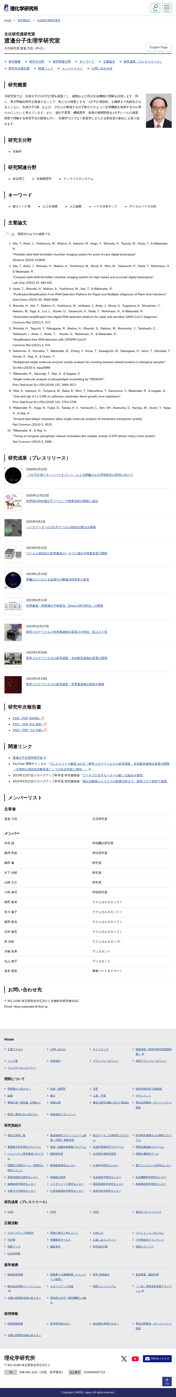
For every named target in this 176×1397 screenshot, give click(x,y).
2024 (96, 1211)
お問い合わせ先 (101, 68)
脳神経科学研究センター (22, 1184)
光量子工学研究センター (22, 1190)
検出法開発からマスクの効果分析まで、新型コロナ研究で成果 (125, 781)
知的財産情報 (15, 1274)
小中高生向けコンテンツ (150, 1239)
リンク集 (13, 1060)
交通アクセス (15, 1049)
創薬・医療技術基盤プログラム (68, 1146)
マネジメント (143, 1095)
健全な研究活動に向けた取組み (111, 1102)
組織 (10, 1095)
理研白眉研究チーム (147, 1153)
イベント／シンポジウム (150, 1232)
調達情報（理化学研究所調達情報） (154, 1052)
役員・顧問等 (58, 1088)
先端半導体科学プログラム (108, 1146)
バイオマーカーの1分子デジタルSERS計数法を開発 (61, 527)
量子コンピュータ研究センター (154, 1165)
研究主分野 (36, 61)
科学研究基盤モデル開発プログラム (154, 1138)
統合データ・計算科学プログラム (111, 1138)
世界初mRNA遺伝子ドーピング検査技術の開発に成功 (62, 501)
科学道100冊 (100, 1246)
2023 (28, 730)
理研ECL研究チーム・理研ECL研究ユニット (26, 1168)
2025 (53, 1211)
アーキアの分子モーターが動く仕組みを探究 (113, 775)
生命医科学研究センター (107, 1177)
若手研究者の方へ (60, 1323)
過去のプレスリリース (148, 1211)
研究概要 (15, 61)
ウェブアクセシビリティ (22, 1067)
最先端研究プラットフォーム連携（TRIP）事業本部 (68, 1138)
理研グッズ (14, 1246)
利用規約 (55, 1060)
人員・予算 (99, 1095)
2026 (11, 1211)
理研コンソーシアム (104, 1286)
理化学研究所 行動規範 (149, 1088)
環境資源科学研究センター (108, 1184)
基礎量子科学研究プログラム (24, 1146)
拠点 (52, 1095)
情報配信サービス (60, 1239)
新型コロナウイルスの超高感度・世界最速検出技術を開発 (65, 684)
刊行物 (11, 1239)
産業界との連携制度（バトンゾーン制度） (68, 1277)
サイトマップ (100, 1049)
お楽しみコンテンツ (104, 1239)
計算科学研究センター (106, 1165)
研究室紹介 (24, 20)
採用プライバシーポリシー (151, 1060)
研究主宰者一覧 (17, 1135)
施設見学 (55, 1246)
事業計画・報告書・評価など (24, 1102)
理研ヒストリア (145, 1246)
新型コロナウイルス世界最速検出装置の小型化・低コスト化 (66, 632)
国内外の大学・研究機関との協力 (68, 1300)
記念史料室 (14, 1253)
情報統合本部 (58, 1177)
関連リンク (45, 68)
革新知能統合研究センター (23, 1177)
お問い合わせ (58, 1049)
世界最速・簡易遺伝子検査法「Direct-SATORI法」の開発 (64, 605)
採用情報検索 (15, 1323)
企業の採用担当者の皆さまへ (24, 1297)
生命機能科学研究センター (151, 1177)
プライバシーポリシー (106, 1060)
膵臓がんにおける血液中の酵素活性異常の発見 (57, 579)
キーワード (86, 61)
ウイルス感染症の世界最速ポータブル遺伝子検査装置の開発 (66, 553)
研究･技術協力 (101, 1274)
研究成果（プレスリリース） (143, 61)
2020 (27, 718)
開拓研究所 (56, 1153)
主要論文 (109, 61)
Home (7, 20)
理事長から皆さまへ (19, 1088)
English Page (159, 47)
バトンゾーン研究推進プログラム (26, 1156)
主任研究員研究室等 (48, 20)
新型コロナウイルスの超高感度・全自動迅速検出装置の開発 (66, 658)
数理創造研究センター (63, 1165)
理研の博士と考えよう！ (64, 1232)
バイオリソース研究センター (67, 1184)
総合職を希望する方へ (106, 1323)
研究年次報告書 (19, 68)
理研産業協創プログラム (150, 1146)
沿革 (95, 1088)
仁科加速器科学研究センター (67, 1190)
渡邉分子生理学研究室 (28, 757)
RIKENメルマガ (160, 1358)
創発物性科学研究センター (151, 1184)
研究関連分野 (62, 61)
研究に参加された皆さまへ (23, 1114)
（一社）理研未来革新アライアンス (154, 1289)
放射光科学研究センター (107, 1190)
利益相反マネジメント (63, 1114)
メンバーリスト (72, 68)
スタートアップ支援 (61, 1286)
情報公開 (55, 1102)
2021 (28, 724)
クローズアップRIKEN (20, 1232)
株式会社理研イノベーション (24, 1286)
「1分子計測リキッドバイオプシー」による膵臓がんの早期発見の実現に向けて (79, 475)
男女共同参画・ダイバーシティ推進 (154, 1105)
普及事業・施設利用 (147, 1274)
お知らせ (98, 1232)
